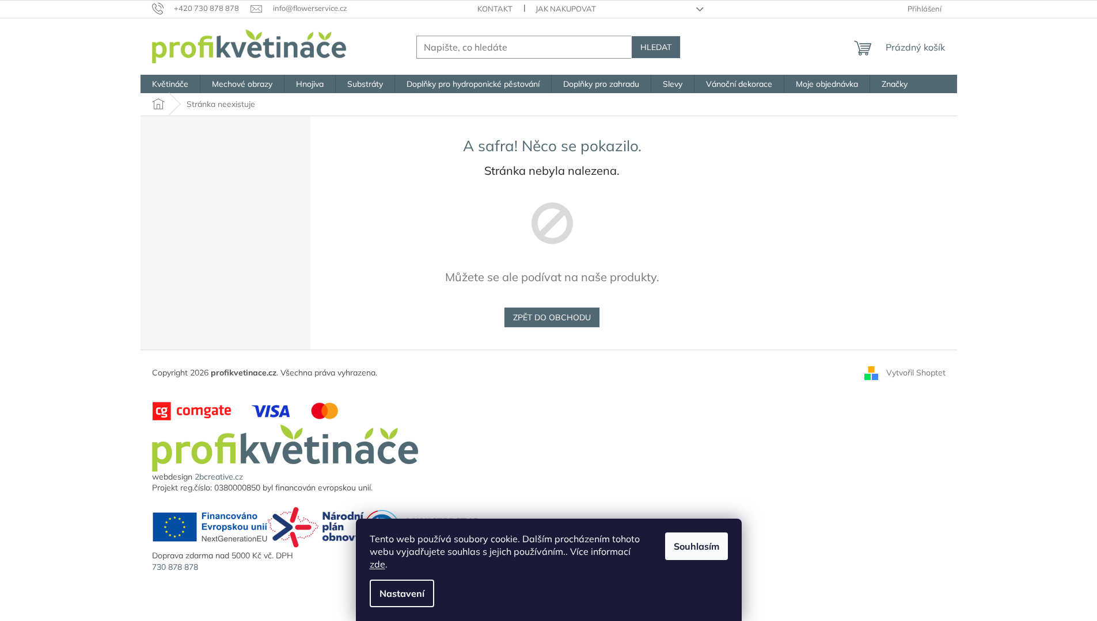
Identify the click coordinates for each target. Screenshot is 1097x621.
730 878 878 (175, 567)
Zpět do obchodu (552, 317)
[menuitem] (170, 84)
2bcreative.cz (219, 476)
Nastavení (401, 593)
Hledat (655, 47)
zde (377, 564)
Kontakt (495, 8)
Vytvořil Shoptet (916, 372)
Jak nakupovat (566, 8)
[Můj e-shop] (285, 447)
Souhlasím (696, 546)
